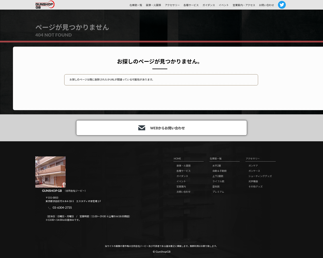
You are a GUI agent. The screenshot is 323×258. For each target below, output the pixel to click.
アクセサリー (253, 159)
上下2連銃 (217, 176)
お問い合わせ (266, 5)
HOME (177, 159)
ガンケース (254, 171)
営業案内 (181, 187)
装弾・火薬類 (153, 5)
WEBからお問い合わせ (167, 128)
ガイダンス (209, 5)
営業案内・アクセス (244, 5)
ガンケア (253, 166)
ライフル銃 (218, 181)
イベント (224, 5)
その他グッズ (255, 187)
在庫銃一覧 (216, 159)
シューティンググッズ (260, 176)
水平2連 (216, 166)
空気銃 (216, 187)
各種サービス (191, 5)
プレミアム (218, 192)
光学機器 (253, 181)
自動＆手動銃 (219, 171)
